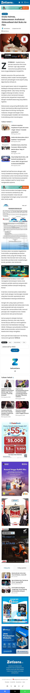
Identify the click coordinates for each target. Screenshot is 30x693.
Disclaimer (19, 682)
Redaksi (7, 682)
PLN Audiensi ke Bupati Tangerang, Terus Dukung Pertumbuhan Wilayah (19, 589)
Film (24, 342)
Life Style (5, 14)
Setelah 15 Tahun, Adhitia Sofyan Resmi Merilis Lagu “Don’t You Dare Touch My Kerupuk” (7, 392)
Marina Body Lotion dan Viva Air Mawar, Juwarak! (19, 574)
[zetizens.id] (7, 2)
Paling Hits (7, 568)
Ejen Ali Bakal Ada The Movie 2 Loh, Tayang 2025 (20, 581)
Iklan (24, 682)
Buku (10, 342)
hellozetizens (7, 28)
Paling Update (22, 568)
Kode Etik (12, 682)
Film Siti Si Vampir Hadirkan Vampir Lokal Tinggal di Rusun (22, 411)
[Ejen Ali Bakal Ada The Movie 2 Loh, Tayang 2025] (6, 583)
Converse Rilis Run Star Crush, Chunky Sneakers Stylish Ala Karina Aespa (7, 412)
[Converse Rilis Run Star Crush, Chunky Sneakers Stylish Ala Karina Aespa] (7, 405)
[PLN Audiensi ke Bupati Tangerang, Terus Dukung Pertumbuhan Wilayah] (6, 590)
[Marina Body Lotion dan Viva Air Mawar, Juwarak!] (6, 575)
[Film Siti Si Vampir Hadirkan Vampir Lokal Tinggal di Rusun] (22, 405)
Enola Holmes (17, 342)
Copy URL (15, 350)
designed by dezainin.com (21, 679)
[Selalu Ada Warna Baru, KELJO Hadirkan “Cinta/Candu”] (5, 139)
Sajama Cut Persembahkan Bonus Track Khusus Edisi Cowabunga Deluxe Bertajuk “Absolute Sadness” (22, 392)
